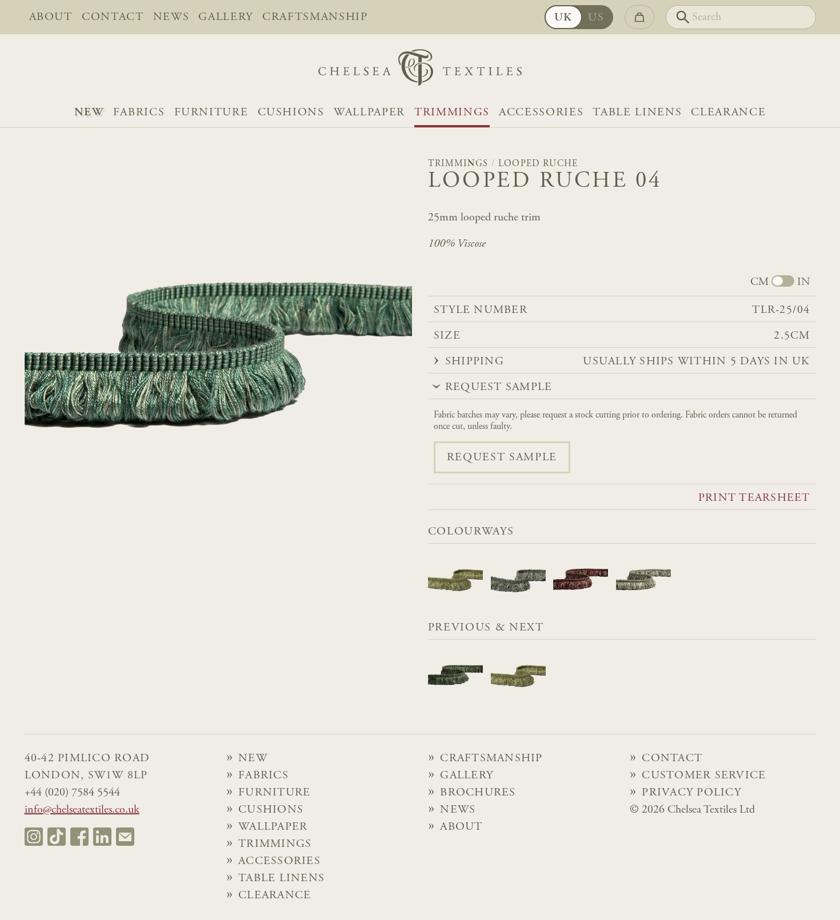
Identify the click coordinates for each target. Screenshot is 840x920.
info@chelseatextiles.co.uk (82, 809)
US (596, 17)
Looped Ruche (538, 163)
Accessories (541, 112)
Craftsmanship (315, 17)
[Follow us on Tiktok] (56, 836)
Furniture (211, 112)
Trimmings (452, 112)
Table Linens (637, 112)
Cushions (291, 112)
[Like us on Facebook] (79, 836)
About (51, 17)
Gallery (225, 17)
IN (803, 282)
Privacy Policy (691, 792)
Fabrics (139, 112)
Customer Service (704, 775)
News (171, 17)
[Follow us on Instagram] (34, 836)
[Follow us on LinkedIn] (102, 836)
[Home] (420, 70)
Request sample (502, 457)
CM (759, 282)
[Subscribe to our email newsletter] (125, 836)
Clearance (728, 112)
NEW (89, 112)
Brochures (477, 792)
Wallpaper (369, 112)
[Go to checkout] (639, 17)
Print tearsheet (754, 498)
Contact (113, 17)
